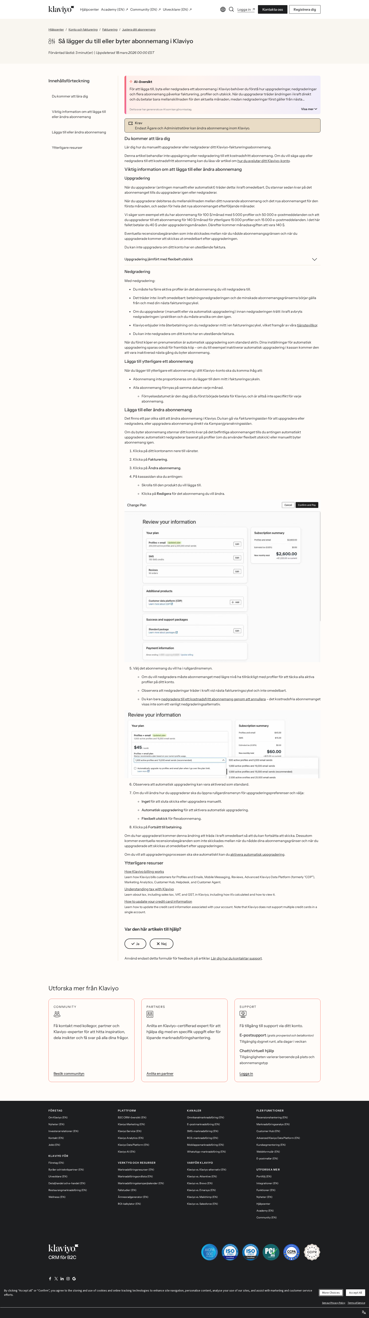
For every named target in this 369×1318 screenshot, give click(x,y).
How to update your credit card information (158, 901)
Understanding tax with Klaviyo (149, 889)
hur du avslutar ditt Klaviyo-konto (263, 161)
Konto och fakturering (83, 29)
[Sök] (231, 9)
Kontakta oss (272, 9)
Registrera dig (305, 9)
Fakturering (109, 29)
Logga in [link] (246, 1073)
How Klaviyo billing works (144, 871)
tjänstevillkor (307, 325)
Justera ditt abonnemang (138, 29)
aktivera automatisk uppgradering (257, 854)
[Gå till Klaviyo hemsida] (61, 9)
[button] (222, 581)
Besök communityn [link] (69, 1073)
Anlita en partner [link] (159, 1073)
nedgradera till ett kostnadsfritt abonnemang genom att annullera (213, 699)
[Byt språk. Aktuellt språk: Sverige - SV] (223, 9)
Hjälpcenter (56, 29)
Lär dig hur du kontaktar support (236, 958)
